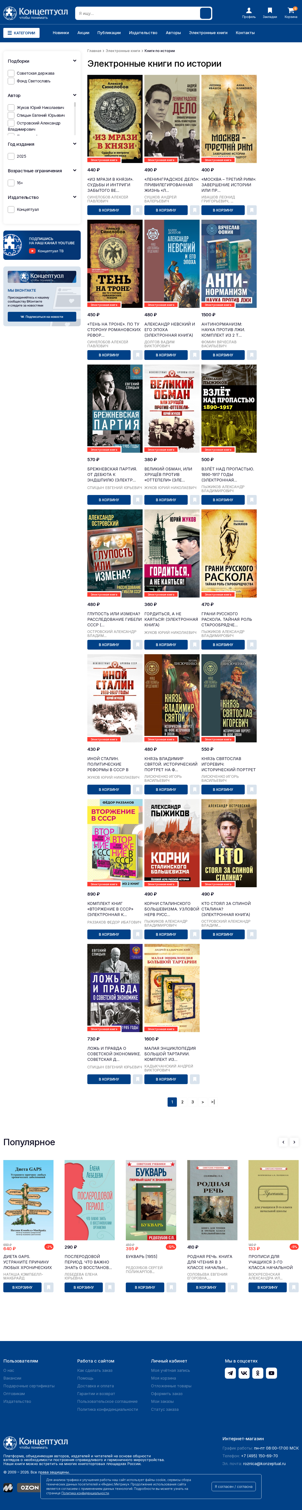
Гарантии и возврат (96, 1393)
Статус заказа (165, 1409)
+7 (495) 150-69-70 (259, 1456)
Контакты (245, 32)
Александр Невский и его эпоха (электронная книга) (169, 330)
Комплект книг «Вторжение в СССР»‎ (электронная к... (110, 909)
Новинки (61, 32)
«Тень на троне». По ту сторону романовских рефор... (114, 330)
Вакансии (12, 1378)
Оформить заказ (167, 1393)
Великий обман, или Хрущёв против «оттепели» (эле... (168, 474)
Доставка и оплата (95, 1386)
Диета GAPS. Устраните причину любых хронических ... (27, 1262)
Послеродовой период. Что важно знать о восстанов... (88, 1262)
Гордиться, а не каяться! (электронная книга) (171, 619)
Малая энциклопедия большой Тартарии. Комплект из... (170, 1054)
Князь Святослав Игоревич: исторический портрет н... (228, 764)
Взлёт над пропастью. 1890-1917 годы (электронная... (227, 474)
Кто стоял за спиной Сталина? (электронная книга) (226, 909)
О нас (8, 1370)
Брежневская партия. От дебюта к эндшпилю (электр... (112, 474)
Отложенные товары (171, 1386)
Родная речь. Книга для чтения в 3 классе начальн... (209, 1262)
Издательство (143, 32)
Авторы (173, 32)
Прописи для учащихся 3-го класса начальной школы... (270, 1262)
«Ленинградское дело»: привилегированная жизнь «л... (171, 185)
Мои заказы (162, 1401)
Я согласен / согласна (233, 1486)
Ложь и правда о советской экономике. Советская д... (114, 1054)
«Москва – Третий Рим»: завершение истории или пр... (228, 185)
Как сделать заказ (95, 1370)
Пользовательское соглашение (107, 1401)
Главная (94, 51)
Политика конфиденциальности (107, 1409)
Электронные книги (208, 32)
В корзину (109, 210)
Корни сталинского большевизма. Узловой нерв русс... (171, 909)
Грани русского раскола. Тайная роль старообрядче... (226, 619)
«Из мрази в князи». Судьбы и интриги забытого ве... (110, 185)
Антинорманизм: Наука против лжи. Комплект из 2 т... (223, 330)
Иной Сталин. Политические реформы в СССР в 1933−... (107, 764)
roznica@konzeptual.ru (264, 1463)
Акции (83, 32)
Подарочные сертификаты (29, 1386)
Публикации (109, 32)
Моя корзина (163, 1378)
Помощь (85, 1378)
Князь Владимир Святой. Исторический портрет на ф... (170, 764)
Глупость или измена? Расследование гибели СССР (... (114, 619)
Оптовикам (14, 1393)
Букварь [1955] (141, 1256)
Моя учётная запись (170, 1370)
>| (213, 1102)
